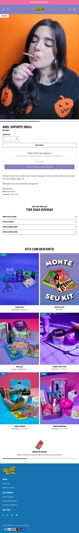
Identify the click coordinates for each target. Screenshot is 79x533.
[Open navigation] (4, 9)
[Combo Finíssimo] (19, 398)
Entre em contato (8, 487)
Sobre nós (6, 483)
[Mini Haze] (19, 339)
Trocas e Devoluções (9, 501)
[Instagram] (7, 515)
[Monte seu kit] (59, 279)
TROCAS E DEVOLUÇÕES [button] (9, 232)
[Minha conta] (69, 9)
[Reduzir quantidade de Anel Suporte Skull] (5, 139)
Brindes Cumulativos (9, 505)
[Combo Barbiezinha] (59, 398)
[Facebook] (3, 515)
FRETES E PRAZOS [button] (8, 222)
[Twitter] (16, 515)
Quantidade (6, 134)
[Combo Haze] (19, 279)
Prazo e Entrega (7, 497)
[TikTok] (12, 515)
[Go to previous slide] (25, 2)
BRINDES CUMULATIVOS (39, 2)
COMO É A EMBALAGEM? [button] (10, 227)
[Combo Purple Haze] (59, 339)
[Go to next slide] (53, 2)
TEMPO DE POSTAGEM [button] (9, 217)
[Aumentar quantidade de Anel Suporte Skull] (16, 139)
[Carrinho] (74, 9)
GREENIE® (10, 525)
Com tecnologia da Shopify (21, 525)
